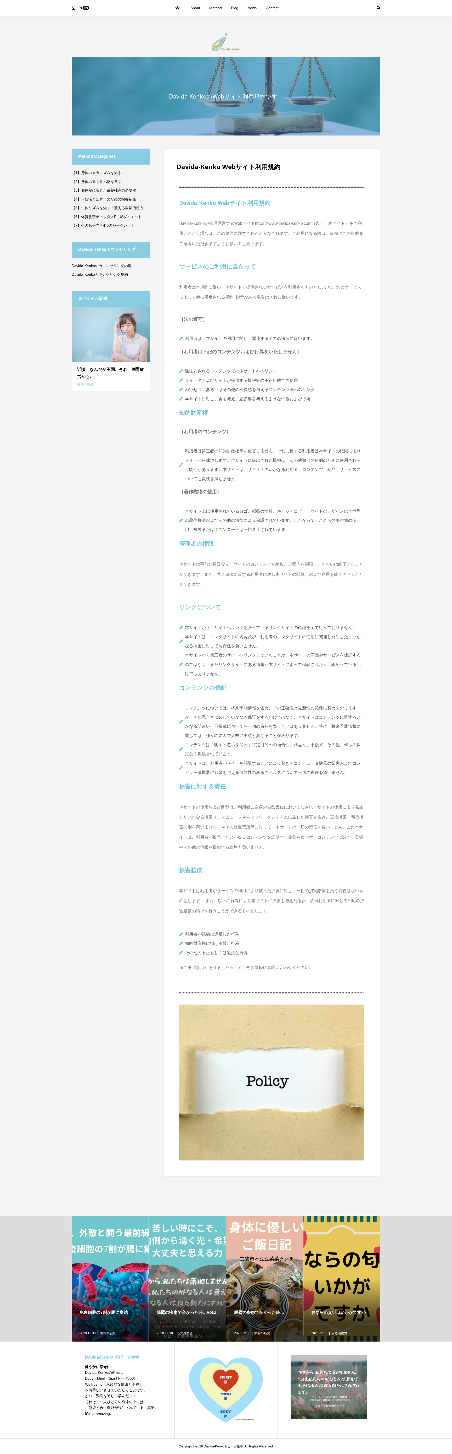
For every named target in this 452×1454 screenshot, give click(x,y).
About (195, 8)
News (252, 8)
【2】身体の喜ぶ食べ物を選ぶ (96, 182)
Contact (272, 8)
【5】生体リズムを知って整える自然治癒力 (107, 208)
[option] (110, 1279)
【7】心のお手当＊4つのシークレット (103, 225)
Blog (234, 8)
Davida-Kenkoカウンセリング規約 (100, 274)
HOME (177, 8)
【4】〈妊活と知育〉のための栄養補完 (104, 199)
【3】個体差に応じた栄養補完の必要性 (104, 190)
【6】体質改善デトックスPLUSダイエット (107, 217)
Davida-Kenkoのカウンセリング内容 (102, 266)
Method (215, 8)
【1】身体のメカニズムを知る (96, 173)
